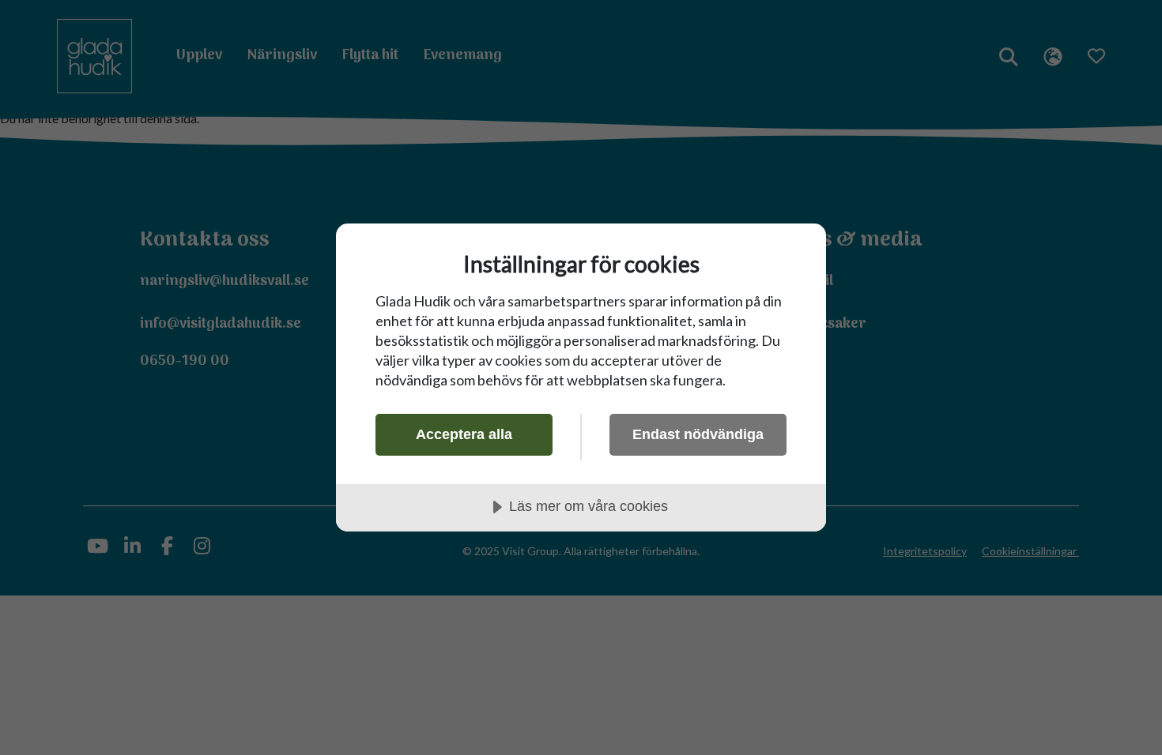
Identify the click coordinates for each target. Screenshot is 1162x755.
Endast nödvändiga (698, 434)
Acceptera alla (464, 434)
